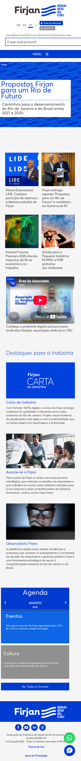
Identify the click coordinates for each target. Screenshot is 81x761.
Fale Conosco (33, 35)
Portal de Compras (46, 35)
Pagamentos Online (63, 35)
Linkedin (34, 727)
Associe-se (48, 28)
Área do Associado (52, 23)
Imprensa (10, 35)
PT (30, 25)
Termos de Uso (36, 746)
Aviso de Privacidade (36, 755)
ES (24, 25)
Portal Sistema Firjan (40, 10)
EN (18, 25)
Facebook (18, 727)
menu (40, 54)
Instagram (42, 727)
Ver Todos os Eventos (35, 686)
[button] (69, 750)
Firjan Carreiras (21, 35)
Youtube (26, 727)
